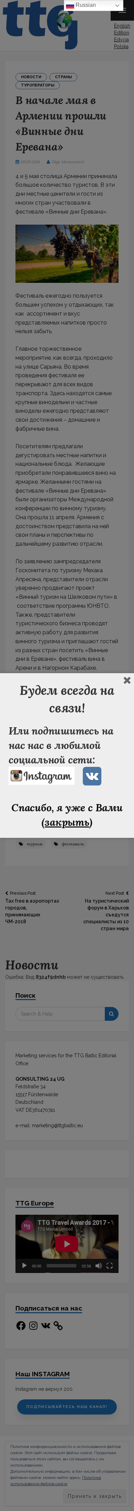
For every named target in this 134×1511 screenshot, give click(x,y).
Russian (85, 5)
